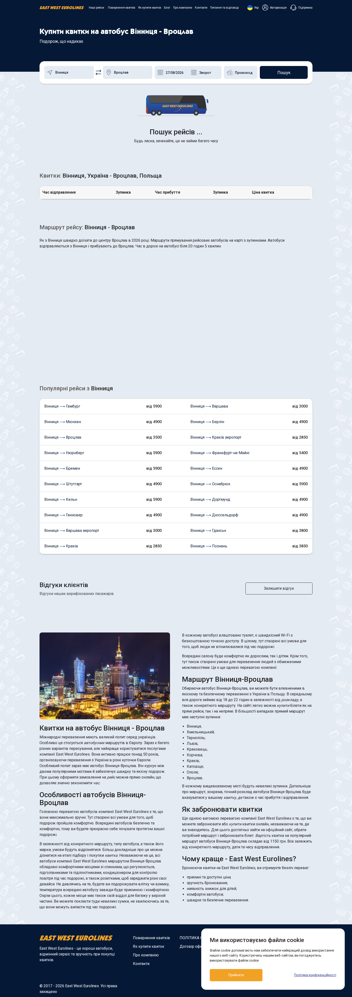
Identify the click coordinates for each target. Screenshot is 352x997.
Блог (167, 7)
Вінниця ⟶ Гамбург (62, 406)
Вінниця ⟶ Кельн (60, 499)
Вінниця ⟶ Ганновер (63, 515)
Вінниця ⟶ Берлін (207, 422)
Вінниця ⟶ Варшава (209, 406)
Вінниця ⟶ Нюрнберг (64, 453)
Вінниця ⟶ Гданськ (208, 530)
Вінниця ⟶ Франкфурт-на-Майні (219, 453)
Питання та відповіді (224, 7)
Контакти (201, 7)
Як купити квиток (149, 7)
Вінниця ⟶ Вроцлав (62, 437)
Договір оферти (194, 946)
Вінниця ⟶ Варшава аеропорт (71, 530)
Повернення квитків (121, 7)
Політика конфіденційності (315, 975)
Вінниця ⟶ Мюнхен (62, 422)
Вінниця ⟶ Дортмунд (210, 499)
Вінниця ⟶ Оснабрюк (210, 484)
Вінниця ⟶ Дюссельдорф (214, 515)
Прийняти (236, 975)
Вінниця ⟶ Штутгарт (63, 484)
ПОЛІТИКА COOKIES (198, 938)
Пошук (283, 72)
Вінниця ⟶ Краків (61, 546)
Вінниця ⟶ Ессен (206, 468)
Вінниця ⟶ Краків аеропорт (215, 437)
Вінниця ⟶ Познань (208, 546)
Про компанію (182, 7)
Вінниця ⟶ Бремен (62, 468)
